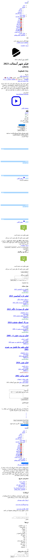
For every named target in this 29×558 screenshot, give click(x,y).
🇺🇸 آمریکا (19, 24)
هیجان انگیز (23, 76)
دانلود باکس (21, 125)
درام (27, 76)
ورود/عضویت (24, 463)
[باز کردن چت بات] (27, 550)
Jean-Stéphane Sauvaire (22, 94)
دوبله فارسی (18, 13)
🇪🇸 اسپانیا (19, 27)
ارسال (12, 556)
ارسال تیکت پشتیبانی (22, 500)
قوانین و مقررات (20, 484)
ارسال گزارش (25, 399)
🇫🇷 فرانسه (19, 25)
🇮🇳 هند (20, 18)
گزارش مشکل (24, 134)
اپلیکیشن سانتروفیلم (19, 35)
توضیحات (25, 397)
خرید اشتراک (21, 486)
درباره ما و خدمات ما (19, 488)
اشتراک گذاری (16, 134)
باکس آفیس (22, 33)
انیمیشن (20, 12)
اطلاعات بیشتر (21, 126)
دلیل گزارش (25, 392)
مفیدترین (26, 248)
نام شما (26, 390)
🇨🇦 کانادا (19, 22)
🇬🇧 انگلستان (18, 30)
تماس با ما (22, 481)
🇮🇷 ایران (19, 21)
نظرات (22, 128)
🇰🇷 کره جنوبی (18, 32)
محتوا (23, 7)
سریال (20, 10)
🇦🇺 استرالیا (19, 29)
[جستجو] (27, 44)
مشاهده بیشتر (24, 272)
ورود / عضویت (24, 45)
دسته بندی (22, 15)
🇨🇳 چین (20, 19)
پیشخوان (23, 483)
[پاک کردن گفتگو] (27, 553)
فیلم (21, 8)
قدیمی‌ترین (7, 247)
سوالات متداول (21, 130)
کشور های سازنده (20, 16)
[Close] (27, 406)
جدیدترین (14, 247)
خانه (24, 5)
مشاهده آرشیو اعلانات (22, 42)
